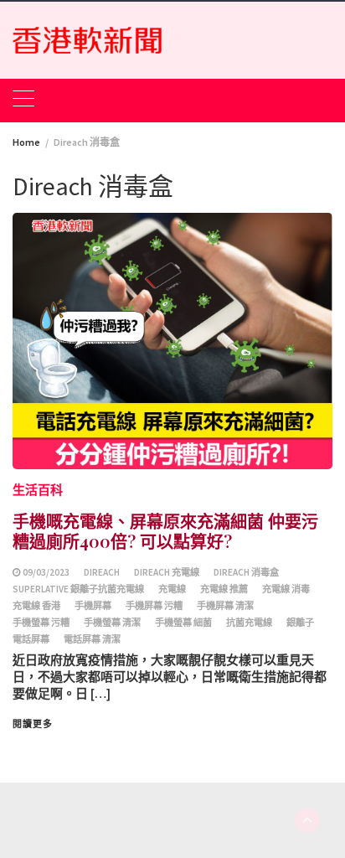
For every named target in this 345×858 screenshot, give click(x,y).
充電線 (172, 589)
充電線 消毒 (286, 589)
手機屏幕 (93, 606)
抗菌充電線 (249, 622)
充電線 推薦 (224, 589)
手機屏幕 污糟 (154, 606)
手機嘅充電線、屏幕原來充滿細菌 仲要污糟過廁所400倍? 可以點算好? (165, 530)
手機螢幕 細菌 (183, 622)
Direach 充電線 (166, 572)
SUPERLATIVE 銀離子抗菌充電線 (78, 589)
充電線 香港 (36, 606)
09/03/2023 (46, 572)
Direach (102, 572)
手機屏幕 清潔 (225, 606)
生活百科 (38, 490)
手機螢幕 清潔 (112, 622)
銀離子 (300, 622)
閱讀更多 (33, 724)
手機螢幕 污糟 (41, 622)
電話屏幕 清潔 (92, 639)
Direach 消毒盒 (246, 572)
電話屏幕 (31, 639)
